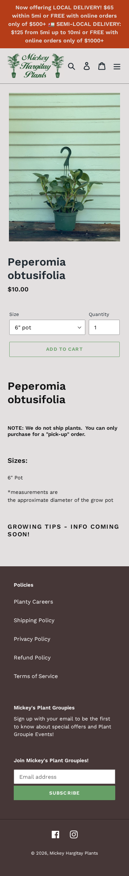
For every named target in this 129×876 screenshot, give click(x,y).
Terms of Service (36, 676)
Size (14, 314)
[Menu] (117, 66)
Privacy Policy (32, 639)
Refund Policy (32, 657)
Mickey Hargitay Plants (74, 853)
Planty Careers (33, 601)
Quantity (99, 314)
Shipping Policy (34, 620)
